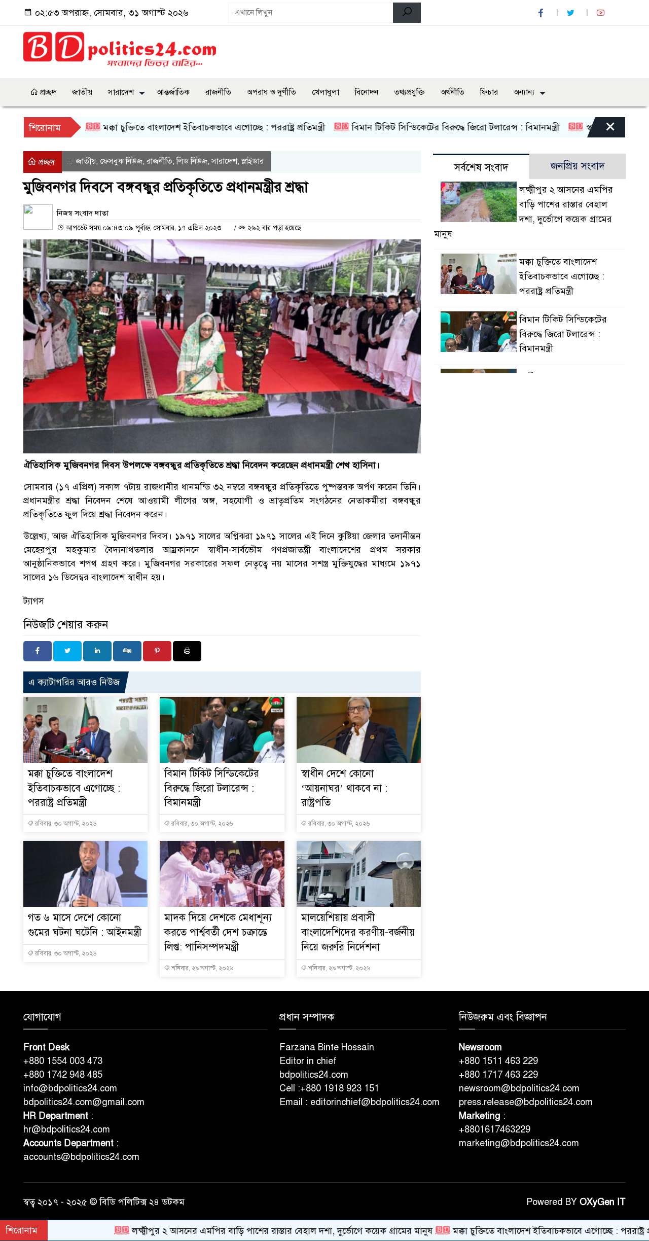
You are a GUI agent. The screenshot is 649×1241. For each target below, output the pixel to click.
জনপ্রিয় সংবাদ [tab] (578, 166)
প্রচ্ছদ (47, 92)
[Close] (601, 129)
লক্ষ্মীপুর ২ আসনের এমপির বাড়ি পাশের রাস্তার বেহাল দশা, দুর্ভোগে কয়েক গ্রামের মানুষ (241, 1230)
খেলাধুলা (325, 92)
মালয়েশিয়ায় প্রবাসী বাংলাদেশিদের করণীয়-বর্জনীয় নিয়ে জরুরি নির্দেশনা (358, 932)
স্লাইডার (252, 161)
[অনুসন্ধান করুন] (407, 13)
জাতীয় (82, 92)
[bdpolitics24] (119, 50)
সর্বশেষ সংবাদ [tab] (481, 167)
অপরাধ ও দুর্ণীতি (271, 92)
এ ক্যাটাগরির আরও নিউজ (74, 682)
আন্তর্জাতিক (173, 92)
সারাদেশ (121, 92)
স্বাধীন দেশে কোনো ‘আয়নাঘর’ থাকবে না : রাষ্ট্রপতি (344, 788)
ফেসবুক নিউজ (121, 161)
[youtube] (602, 13)
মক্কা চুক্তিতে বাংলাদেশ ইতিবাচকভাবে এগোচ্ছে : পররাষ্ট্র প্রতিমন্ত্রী (172, 127)
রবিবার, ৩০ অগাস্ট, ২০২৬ (64, 823)
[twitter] (572, 13)
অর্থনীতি (452, 92)
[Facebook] (37, 651)
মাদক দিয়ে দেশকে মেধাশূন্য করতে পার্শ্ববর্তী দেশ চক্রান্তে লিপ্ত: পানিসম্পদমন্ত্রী (218, 932)
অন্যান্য (524, 92)
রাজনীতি (218, 92)
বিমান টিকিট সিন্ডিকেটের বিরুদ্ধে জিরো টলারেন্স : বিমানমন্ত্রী (413, 127)
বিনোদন (366, 92)
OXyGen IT (603, 1202)
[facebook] (542, 13)
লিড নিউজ (191, 161)
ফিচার (489, 92)
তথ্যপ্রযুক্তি (409, 92)
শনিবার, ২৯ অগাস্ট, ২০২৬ (201, 968)
